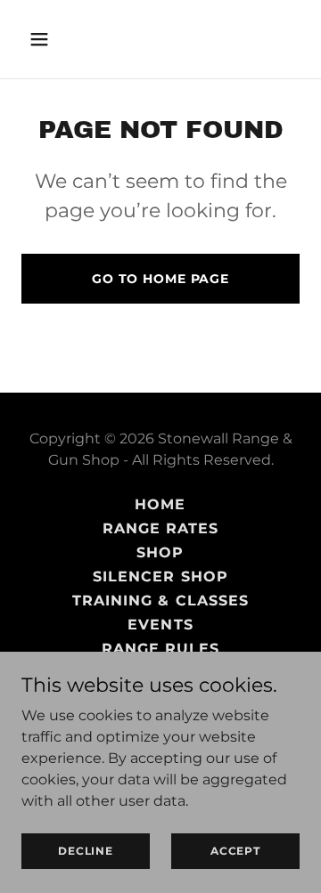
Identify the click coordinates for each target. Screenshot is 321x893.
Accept (235, 850)
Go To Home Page (160, 279)
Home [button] (160, 504)
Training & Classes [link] (160, 600)
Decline (85, 850)
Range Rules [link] (160, 648)
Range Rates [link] (160, 528)
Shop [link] (160, 552)
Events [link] (160, 624)
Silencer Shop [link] (160, 576)
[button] (42, 39)
